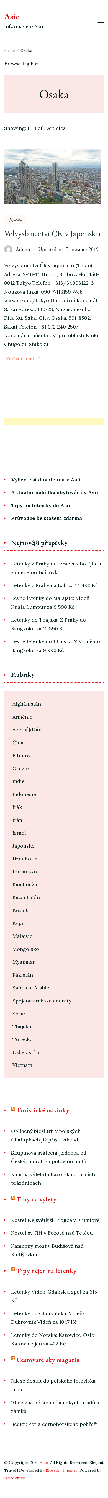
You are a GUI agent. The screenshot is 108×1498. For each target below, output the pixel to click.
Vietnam (22, 1065)
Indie (18, 781)
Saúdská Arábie (30, 987)
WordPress (14, 1478)
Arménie (22, 717)
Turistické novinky (42, 1110)
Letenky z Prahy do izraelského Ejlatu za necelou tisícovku (56, 568)
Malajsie (22, 936)
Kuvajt (20, 910)
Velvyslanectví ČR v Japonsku (52, 233)
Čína (18, 742)
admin (23, 249)
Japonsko (15, 219)
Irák (17, 807)
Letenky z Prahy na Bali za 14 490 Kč (54, 585)
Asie (11, 16)
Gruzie (20, 768)
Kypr (18, 923)
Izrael (19, 833)
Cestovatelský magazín (48, 1359)
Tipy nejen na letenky (46, 1270)
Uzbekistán (25, 1052)
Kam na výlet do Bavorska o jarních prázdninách (53, 1178)
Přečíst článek (19, 359)
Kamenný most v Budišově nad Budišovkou (47, 1250)
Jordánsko (24, 871)
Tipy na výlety (36, 1199)
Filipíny (21, 755)
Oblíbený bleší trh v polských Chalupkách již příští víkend (46, 1135)
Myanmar (23, 962)
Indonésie (24, 794)
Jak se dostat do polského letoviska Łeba (53, 1385)
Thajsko (21, 1026)
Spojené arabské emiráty (41, 1000)
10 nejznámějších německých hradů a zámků (55, 1406)
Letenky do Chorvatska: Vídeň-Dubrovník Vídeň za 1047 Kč (48, 1317)
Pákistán (22, 975)
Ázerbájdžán (27, 729)
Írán (17, 820)
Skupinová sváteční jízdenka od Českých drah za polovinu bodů (48, 1157)
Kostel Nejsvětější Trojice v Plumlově (55, 1220)
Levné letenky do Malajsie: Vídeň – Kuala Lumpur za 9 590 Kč (52, 602)
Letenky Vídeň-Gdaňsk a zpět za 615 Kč (54, 1296)
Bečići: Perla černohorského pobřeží (54, 1424)
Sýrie (18, 1013)
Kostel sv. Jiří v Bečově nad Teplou (52, 1233)
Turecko (22, 1039)
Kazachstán (26, 897)
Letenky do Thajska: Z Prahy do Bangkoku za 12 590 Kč (48, 624)
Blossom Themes (62, 1470)
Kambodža (24, 884)
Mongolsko (25, 949)
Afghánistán (26, 704)
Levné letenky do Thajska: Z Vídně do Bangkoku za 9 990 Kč (55, 645)
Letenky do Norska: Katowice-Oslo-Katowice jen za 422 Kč (54, 1339)
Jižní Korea (25, 858)
